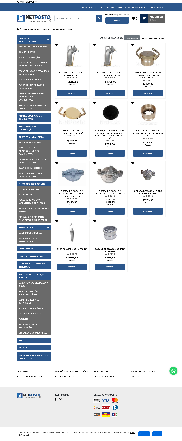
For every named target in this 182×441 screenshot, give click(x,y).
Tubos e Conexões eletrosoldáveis (28, 293)
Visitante (113, 14)
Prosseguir (144, 433)
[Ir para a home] (29, 395)
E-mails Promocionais (143, 371)
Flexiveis (23, 319)
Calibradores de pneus (31, 232)
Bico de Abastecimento (31, 142)
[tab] (34, 39)
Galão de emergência (30, 167)
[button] (75, 18)
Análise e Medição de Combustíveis (30, 117)
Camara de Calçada (30, 313)
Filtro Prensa (26, 194)
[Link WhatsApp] (173, 371)
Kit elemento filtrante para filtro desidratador (33, 218)
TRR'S (21, 340)
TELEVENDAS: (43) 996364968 (131, 7)
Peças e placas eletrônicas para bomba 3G (34, 72)
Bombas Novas (27, 51)
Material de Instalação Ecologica (32, 276)
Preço (144, 38)
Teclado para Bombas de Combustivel (32, 106)
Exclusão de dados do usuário (72, 371)
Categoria (153, 38)
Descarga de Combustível (33, 332)
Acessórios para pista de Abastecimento (32, 161)
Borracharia (26, 227)
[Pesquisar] (99, 18)
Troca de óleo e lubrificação (27, 128)
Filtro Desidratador (30, 189)
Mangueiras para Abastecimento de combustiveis (29, 151)
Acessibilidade (27, 1)
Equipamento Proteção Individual (32, 265)
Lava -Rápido (26, 248)
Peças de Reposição (29, 57)
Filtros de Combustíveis (32, 183)
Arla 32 (23, 347)
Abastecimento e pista (31, 137)
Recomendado (132, 37)
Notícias (135, 376)
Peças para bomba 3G (30, 79)
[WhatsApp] (60, 399)
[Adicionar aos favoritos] (56, 45)
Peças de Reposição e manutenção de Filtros (32, 201)
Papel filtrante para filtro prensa (34, 210)
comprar (72, 93)
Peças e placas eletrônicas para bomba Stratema (34, 64)
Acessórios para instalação (28, 326)
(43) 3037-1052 (156, 7)
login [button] (117, 20)
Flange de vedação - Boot (33, 308)
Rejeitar (157, 433)
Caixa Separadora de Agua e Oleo (33, 284)
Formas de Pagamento (105, 376)
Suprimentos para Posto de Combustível (34, 356)
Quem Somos (89, 7)
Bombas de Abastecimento (27, 39)
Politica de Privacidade (29, 376)
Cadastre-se (123, 14)
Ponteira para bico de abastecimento (31, 175)
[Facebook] (56, 399)
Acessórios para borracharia (28, 239)
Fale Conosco (107, 7)
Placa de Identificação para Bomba (31, 86)
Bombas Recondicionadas (33, 46)
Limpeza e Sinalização (31, 256)
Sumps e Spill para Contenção (29, 301)
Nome (161, 38)
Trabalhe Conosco (103, 371)
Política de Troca (64, 376)
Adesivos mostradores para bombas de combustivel (31, 96)
